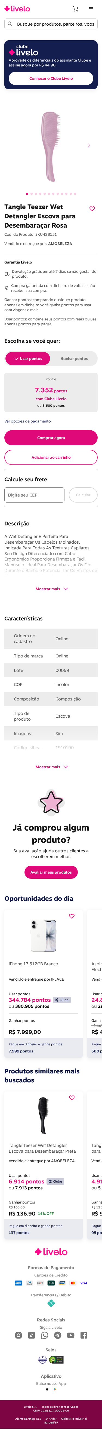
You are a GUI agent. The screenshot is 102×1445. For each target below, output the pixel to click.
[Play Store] (55, 1389)
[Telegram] (57, 1335)
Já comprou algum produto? (52, 833)
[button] (75, 8)
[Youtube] (70, 1335)
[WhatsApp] (44, 1335)
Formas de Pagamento (51, 1267)
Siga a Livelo (51, 1327)
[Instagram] (18, 1335)
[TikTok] (31, 1335)
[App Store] (47, 1389)
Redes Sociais (51, 1319)
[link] (17, 8)
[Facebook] (83, 1335)
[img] (56, 1360)
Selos (51, 1349)
